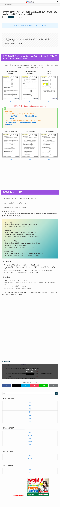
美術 (30, 444)
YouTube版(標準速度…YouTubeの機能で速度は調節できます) (22, 116)
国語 (30, 402)
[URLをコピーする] (53, 385)
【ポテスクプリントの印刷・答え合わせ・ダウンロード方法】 (30, 25)
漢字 (30, 455)
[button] (6, 385)
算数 (30, 469)
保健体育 (30, 441)
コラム (30, 472)
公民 (30, 421)
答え (11, 101)
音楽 (30, 438)
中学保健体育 (11, 17)
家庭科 (30, 435)
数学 (30, 405)
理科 (30, 412)
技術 (30, 432)
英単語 (30, 458)
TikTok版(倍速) (10, 118)
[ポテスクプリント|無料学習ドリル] (30, 2)
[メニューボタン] (2, 2)
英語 (30, 409)
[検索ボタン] (58, 2)
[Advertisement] (30, 173)
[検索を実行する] (56, 393)
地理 (30, 418)
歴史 (30, 415)
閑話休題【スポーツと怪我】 (14, 43)
